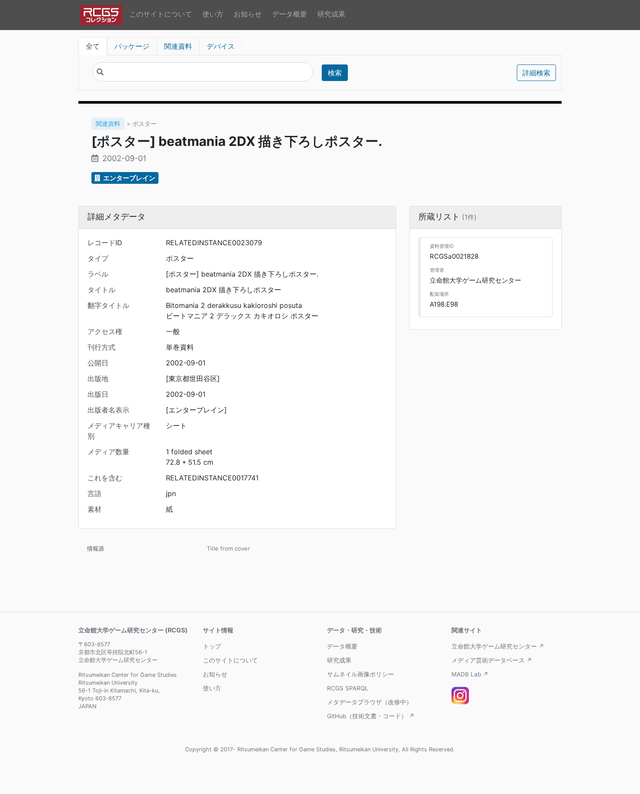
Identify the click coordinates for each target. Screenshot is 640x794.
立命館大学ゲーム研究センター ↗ (497, 646)
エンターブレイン (128, 178)
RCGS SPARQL (347, 688)
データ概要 (289, 14)
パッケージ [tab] (132, 46)
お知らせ (248, 14)
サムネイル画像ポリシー (360, 674)
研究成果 (331, 14)
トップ (212, 646)
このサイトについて (160, 14)
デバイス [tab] (221, 46)
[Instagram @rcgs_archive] (460, 695)
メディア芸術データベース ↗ (491, 660)
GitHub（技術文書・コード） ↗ (370, 716)
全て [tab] (93, 46)
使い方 (212, 14)
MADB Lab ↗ (469, 674)
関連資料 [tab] (178, 46)
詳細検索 (536, 72)
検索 (335, 72)
